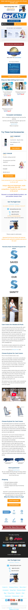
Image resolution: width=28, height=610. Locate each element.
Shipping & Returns (13, 587)
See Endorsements (14, 504)
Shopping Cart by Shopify (14, 609)
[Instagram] (19, 600)
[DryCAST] (14, 16)
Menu (5, 24)
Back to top (14, 603)
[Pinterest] (11, 600)
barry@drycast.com (15, 209)
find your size (15, 349)
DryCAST (10, 607)
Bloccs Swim (23, 587)
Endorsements (15, 596)
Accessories (5, 590)
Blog (5, 593)
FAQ (23, 593)
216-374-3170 (10, 8)
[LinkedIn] (22, 600)
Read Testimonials (14, 500)
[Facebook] (9, 600)
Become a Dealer (21, 590)
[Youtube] (16, 600)
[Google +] (14, 600)
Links (22, 596)
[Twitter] (6, 600)
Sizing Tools (13, 590)
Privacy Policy (11, 593)
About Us (18, 593)
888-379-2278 (15, 212)
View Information (9, 175)
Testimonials (8, 596)
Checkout (18, 24)
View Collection (16, 148)
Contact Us (4, 587)
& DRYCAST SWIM (14, 20)
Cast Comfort (17, 57)
